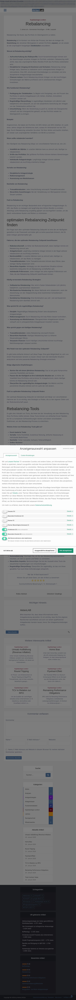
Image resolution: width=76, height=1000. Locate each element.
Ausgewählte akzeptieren (44, 550)
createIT (72, 448)
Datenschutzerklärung (43, 505)
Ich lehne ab (8, 550)
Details (70, 511)
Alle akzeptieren (65, 550)
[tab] (11, 455)
